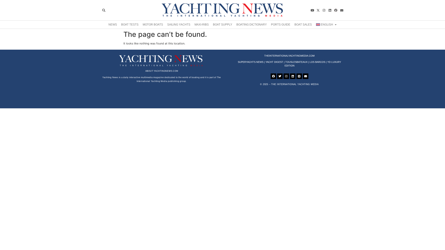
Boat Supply (222, 24)
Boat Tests (130, 24)
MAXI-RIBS (202, 24)
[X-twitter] (318, 10)
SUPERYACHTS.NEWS (250, 62)
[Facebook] (335, 10)
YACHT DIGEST (274, 62)
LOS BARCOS (317, 62)
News (112, 24)
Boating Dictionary (251, 24)
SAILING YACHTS (178, 24)
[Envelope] (341, 10)
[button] (104, 10)
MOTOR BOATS (153, 24)
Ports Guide (280, 24)
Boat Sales (303, 24)
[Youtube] (312, 10)
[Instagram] (324, 10)
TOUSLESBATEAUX (296, 62)
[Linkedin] (330, 10)
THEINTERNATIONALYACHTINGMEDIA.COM (289, 55)
